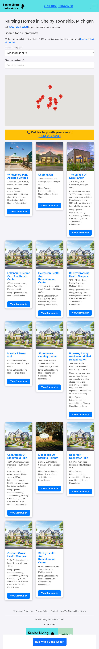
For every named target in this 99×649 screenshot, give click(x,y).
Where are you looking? (14, 60)
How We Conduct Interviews (73, 611)
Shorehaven (45, 174)
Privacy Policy (41, 611)
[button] (48, 106)
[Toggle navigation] (93, 6)
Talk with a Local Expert (49, 641)
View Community (18, 211)
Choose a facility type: (14, 47)
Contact (54, 611)
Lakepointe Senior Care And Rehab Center (18, 276)
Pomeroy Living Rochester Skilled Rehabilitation (80, 356)
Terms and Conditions (23, 611)
